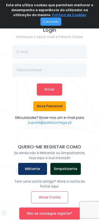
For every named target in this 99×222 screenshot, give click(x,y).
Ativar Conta (50, 197)
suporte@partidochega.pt (50, 122)
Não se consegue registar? (49, 213)
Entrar (49, 89)
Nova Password (49, 106)
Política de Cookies (69, 15)
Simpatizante (65, 168)
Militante (32, 168)
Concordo (51, 21)
